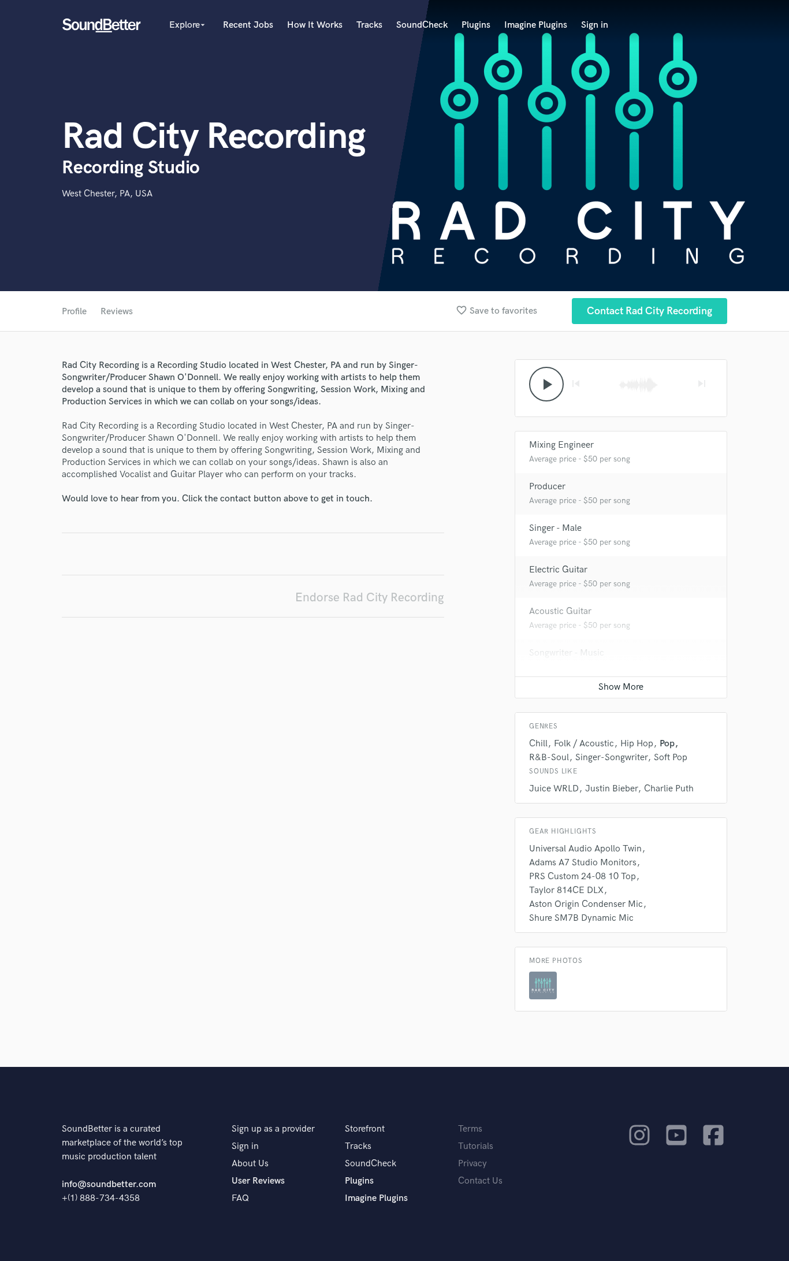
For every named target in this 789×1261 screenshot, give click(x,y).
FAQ (240, 1198)
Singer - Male (555, 528)
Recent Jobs (248, 25)
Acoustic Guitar (560, 611)
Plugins (476, 25)
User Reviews (258, 1181)
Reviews (117, 311)
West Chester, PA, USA (107, 193)
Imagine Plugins (535, 25)
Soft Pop (670, 757)
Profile (74, 311)
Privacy (472, 1163)
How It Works (315, 25)
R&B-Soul (549, 757)
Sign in (594, 25)
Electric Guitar (558, 569)
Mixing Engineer (561, 445)
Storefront (365, 1129)
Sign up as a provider (273, 1129)
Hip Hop (636, 743)
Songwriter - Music (566, 653)
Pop (667, 743)
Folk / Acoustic (584, 743)
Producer (547, 486)
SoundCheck (422, 25)
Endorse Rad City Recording (369, 597)
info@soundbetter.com (109, 1184)
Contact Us (480, 1181)
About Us (250, 1163)
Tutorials (475, 1146)
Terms (470, 1129)
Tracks (369, 25)
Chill (538, 743)
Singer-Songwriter (611, 757)
